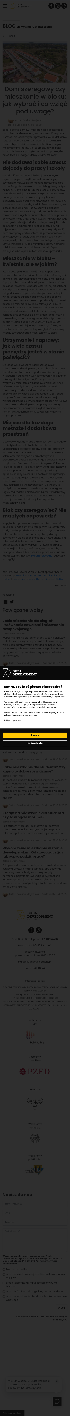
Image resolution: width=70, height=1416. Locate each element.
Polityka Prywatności (13, 720)
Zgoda (35, 735)
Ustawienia (35, 743)
